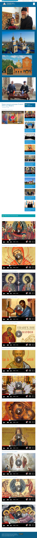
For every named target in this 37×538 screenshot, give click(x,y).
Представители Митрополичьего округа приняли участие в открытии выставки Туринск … (29, 186)
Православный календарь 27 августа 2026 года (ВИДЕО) (30, 119)
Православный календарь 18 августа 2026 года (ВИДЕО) (9, 503)
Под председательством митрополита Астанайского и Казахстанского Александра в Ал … (30, 142)
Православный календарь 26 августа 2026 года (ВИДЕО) (30, 153)
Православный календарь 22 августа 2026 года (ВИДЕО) (9, 374)
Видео (8, 107)
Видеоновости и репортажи (11, 215)
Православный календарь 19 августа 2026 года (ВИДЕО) (9, 477)
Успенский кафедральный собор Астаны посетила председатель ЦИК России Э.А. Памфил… (30, 198)
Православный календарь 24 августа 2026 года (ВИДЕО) (9, 322)
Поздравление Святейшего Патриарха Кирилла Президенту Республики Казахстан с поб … (29, 130)
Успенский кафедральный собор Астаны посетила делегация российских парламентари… (29, 164)
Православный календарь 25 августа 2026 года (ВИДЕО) (30, 175)
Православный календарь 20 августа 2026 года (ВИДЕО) (9, 451)
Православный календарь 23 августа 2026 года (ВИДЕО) (9, 348)
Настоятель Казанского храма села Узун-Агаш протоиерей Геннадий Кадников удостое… (29, 209)
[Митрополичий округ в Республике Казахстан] (9, 3)
